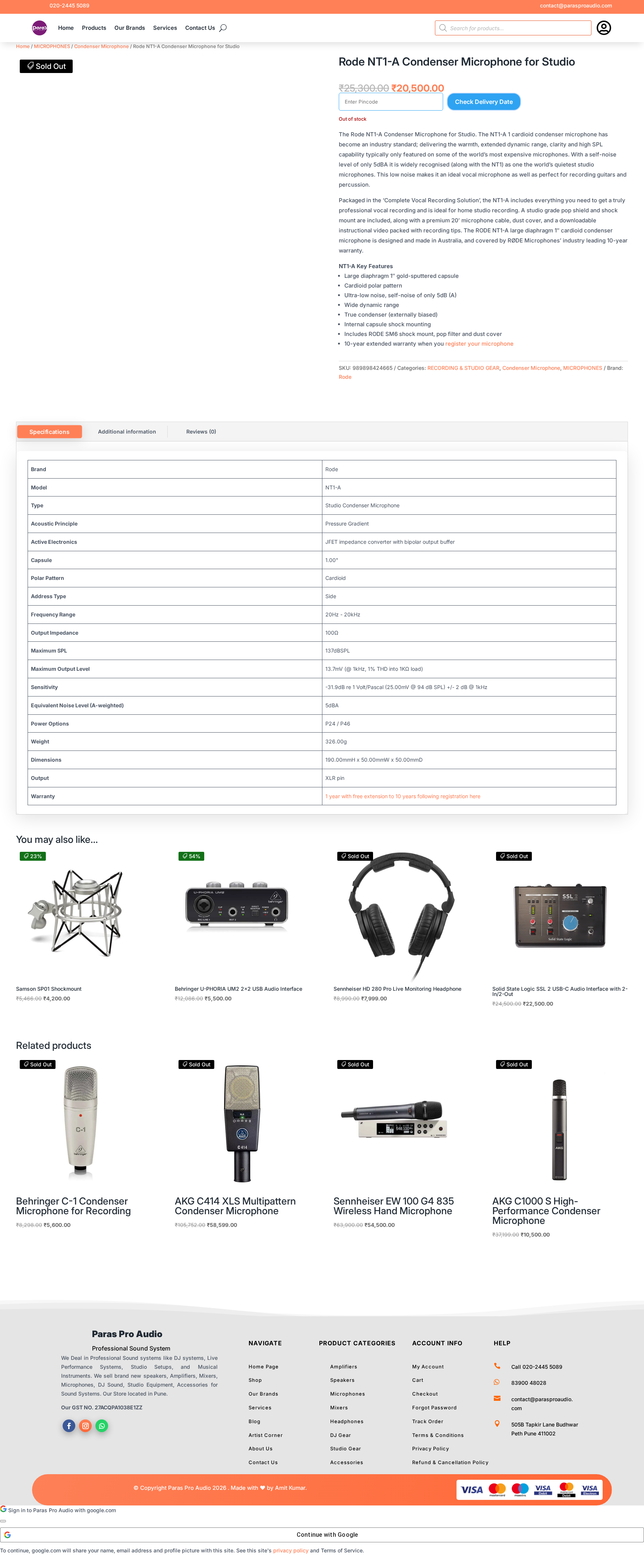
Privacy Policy (430, 1448)
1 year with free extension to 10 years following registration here (402, 796)
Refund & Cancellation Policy (450, 1462)
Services (165, 27)
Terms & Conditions (438, 1435)
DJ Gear (340, 1435)
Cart (417, 1380)
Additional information (127, 431)
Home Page (264, 1367)
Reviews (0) (201, 431)
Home (66, 27)
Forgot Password (434, 1407)
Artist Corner (266, 1435)
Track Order (427, 1421)
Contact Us (200, 27)
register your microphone (479, 343)
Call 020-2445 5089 (536, 1367)
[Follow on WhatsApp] (101, 1425)
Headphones (347, 1421)
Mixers (339, 1407)
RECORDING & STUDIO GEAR (463, 368)
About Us (261, 1448)
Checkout (425, 1394)
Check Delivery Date (484, 101)
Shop (255, 1380)
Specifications (49, 431)
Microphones (347, 1394)
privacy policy (291, 1550)
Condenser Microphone (101, 46)
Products (94, 27)
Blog (255, 1421)
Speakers (342, 1380)
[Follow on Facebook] (69, 1425)
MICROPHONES (52, 46)
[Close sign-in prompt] (3, 1521)
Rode (345, 377)
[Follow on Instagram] (85, 1425)
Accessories (346, 1462)
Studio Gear (345, 1448)
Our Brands (129, 27)
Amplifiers (343, 1367)
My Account (428, 1367)
